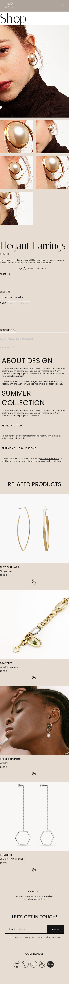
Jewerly (24, 303)
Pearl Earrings (10, 759)
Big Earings (18, 858)
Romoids (6, 855)
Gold (12, 303)
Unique (14, 667)
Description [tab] (8, 330)
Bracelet (6, 663)
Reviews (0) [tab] (8, 347)
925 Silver (5, 858)
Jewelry (18, 297)
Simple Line (6, 571)
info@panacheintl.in (34, 899)
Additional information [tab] (16, 339)
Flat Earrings (9, 567)
